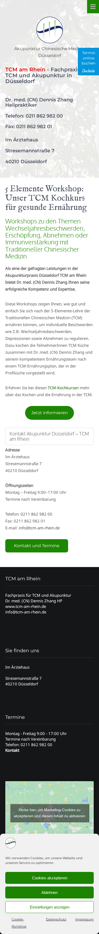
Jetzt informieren (49, 412)
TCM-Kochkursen (63, 387)
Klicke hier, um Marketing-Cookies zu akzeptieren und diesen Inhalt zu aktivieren (49, 813)
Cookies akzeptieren (49, 878)
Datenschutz (56, 919)
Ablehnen (49, 892)
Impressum (84, 919)
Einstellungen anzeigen (49, 907)
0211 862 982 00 (44, 116)
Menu (93, 6)
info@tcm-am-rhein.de (39, 527)
